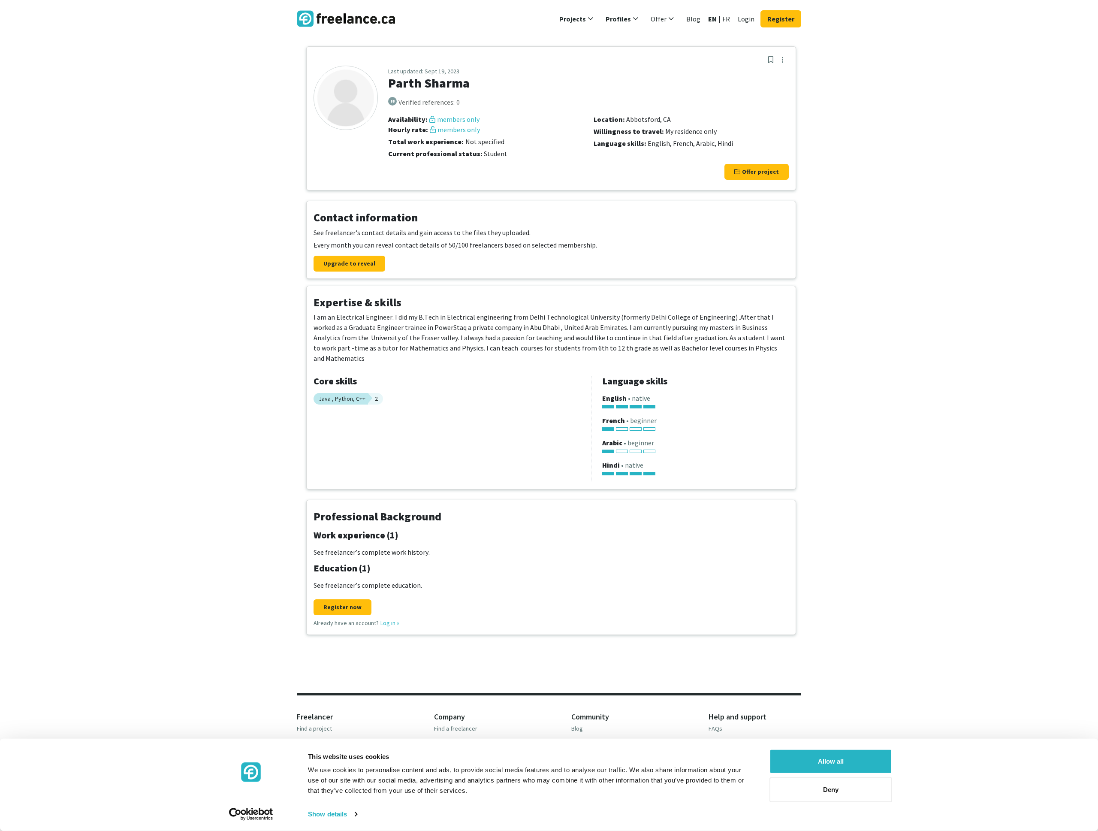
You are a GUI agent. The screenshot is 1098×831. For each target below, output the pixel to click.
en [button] (712, 19)
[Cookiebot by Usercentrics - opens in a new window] (251, 814)
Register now (342, 607)
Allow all (831, 761)
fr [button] (726, 19)
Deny (831, 789)
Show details (327, 814)
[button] (576, 18)
